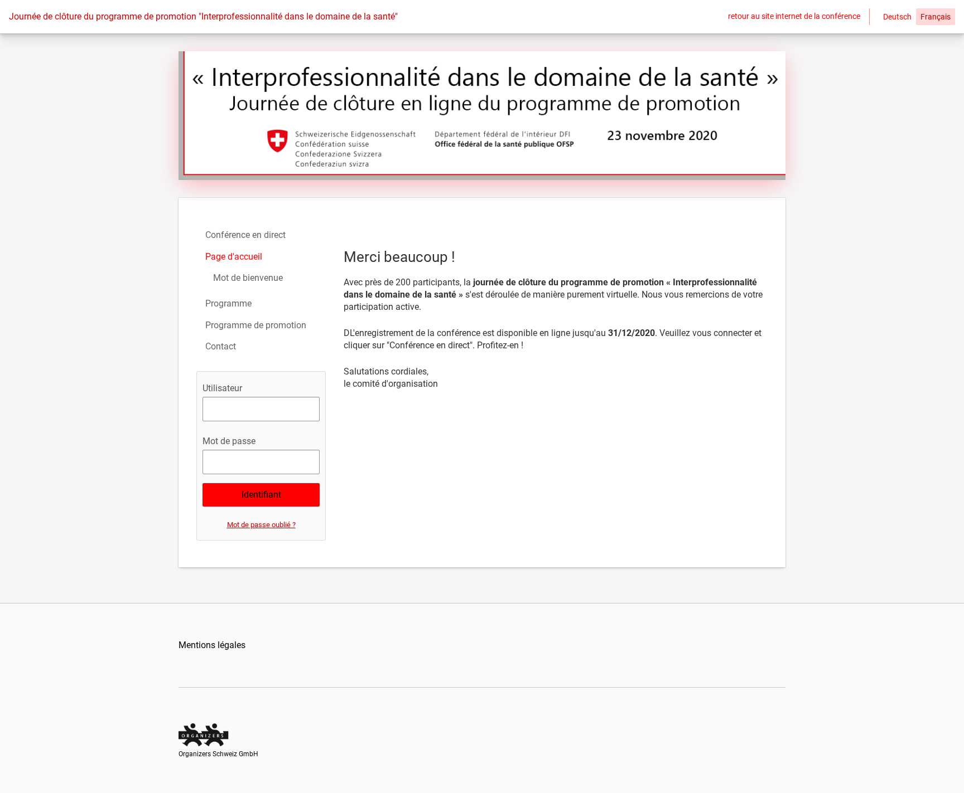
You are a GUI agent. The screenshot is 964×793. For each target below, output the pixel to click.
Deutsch (897, 16)
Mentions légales (212, 645)
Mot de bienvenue (248, 278)
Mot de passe (229, 441)
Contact (220, 346)
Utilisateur (222, 388)
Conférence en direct (245, 235)
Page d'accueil (233, 256)
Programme (228, 303)
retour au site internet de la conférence (794, 16)
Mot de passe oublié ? (261, 524)
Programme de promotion (255, 325)
